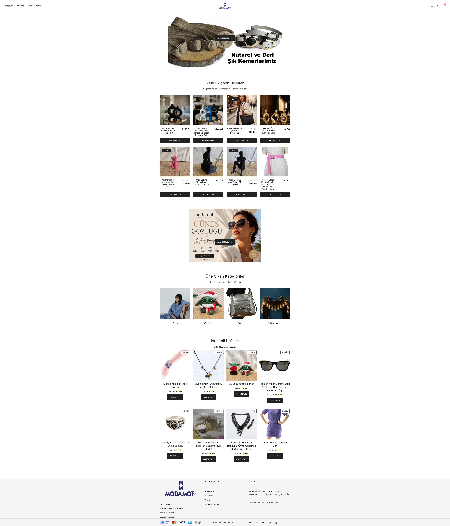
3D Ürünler (208, 323)
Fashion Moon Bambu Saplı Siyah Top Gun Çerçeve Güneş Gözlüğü (274, 387)
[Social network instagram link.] (276, 522)
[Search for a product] (432, 5)
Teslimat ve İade (167, 512)
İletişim (39, 6)
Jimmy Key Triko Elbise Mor (275, 444)
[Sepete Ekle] (208, 110)
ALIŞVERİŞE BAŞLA (225, 38)
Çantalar (241, 323)
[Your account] (438, 5)
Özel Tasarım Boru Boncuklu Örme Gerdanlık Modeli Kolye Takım (241, 446)
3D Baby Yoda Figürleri (241, 383)
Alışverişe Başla (225, 242)
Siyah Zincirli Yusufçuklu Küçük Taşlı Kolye (208, 385)
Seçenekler (175, 140)
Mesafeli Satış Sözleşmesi (171, 508)
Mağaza (20, 6)
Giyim (175, 323)
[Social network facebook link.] (250, 522)
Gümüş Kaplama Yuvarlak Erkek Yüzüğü (175, 444)
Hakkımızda (165, 504)
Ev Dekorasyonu (275, 323)
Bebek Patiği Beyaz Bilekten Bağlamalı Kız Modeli (208, 446)
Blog (30, 6)
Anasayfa (9, 6)
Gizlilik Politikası (167, 517)
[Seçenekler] (175, 110)
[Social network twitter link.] (256, 522)
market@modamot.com (267, 502)
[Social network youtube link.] (263, 522)
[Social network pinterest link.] (270, 522)
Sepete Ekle (208, 140)
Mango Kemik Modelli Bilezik (175, 385)
